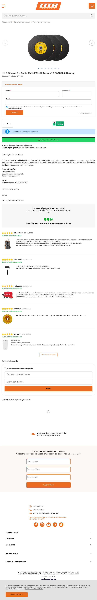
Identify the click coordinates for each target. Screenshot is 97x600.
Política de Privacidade (34, 589)
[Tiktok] (61, 526)
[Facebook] (36, 526)
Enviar (48, 388)
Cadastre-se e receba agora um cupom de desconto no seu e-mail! (48, 454)
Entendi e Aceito (16, 594)
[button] (38, 68)
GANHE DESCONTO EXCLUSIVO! (49, 451)
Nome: (8, 90)
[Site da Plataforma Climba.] (48, 579)
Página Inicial (7, 22)
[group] (48, 434)
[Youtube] (48, 526)
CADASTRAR (48, 485)
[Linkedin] (55, 526)
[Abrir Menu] (4, 6)
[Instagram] (42, 526)
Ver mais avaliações (48, 355)
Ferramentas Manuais (22, 22)
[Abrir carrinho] (92, 6)
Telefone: (65, 90)
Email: (8, 98)
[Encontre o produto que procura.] (91, 16)
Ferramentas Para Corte (41, 22)
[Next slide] (91, 43)
